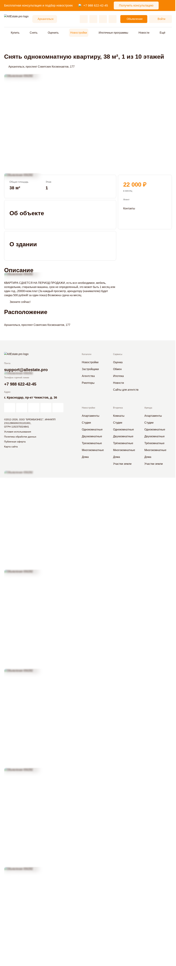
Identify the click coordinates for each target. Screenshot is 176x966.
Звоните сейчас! (20, 301)
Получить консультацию (136, 5)
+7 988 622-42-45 (95, 5)
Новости (144, 32)
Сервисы (117, 354)
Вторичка (118, 407)
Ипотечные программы (113, 32)
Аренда (148, 407)
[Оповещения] (113, 19)
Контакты (129, 208)
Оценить (53, 32)
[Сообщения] (103, 19)
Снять (33, 32)
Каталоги (86, 354)
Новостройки (78, 32)
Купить (15, 32)
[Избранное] (84, 19)
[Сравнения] (93, 19)
